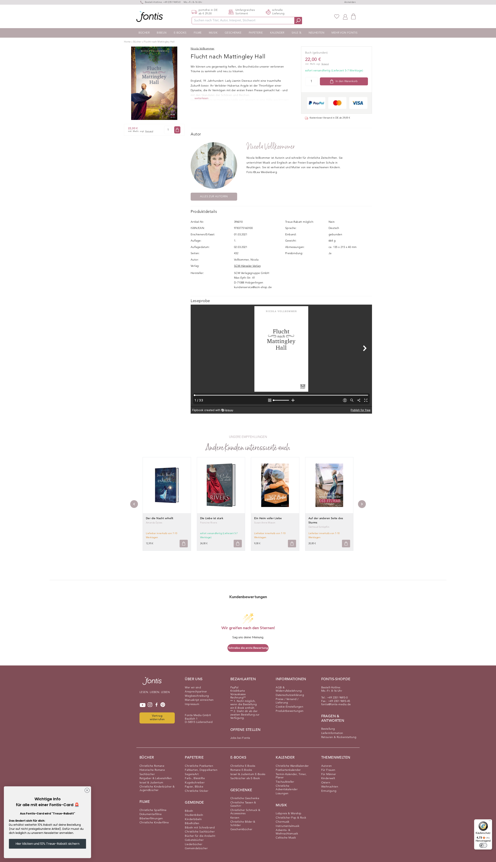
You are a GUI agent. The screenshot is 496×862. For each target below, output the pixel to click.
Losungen (282, 793)
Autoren (326, 766)
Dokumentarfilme (151, 814)
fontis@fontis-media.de (336, 704)
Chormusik (282, 821)
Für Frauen (328, 770)
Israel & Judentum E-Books (247, 774)
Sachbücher (147, 774)
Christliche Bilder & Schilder (242, 823)
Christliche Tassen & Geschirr (243, 804)
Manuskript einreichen (199, 700)
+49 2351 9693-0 (172, 2)
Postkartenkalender (288, 770)
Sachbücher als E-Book (245, 778)
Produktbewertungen (289, 711)
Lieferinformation (332, 733)
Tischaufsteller (285, 782)
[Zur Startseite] (152, 683)
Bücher (144, 32)
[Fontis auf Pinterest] (162, 705)
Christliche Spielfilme (153, 810)
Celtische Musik (286, 837)
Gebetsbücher (194, 840)
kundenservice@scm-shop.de (253, 287)
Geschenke (233, 32)
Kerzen (234, 817)
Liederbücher (193, 844)
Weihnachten (329, 786)
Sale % (296, 32)
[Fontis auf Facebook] (156, 705)
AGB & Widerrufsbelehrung (289, 689)
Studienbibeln (194, 815)
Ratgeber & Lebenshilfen (156, 778)
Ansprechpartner (196, 691)
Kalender (277, 32)
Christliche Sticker (196, 791)
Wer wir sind (193, 687)
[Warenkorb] (353, 16)
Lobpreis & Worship (288, 813)
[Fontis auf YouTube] (143, 705)
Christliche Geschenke (244, 798)
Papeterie (256, 32)
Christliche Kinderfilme (154, 822)
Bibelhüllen (192, 823)
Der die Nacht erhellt (159, 518)
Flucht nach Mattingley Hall (159, 42)
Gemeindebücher (196, 848)
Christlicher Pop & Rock (291, 817)
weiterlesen (201, 98)
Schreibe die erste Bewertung (248, 648)
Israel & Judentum (151, 782)
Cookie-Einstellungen (289, 706)
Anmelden (350, 2)
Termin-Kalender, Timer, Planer (291, 776)
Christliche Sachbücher (200, 831)
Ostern (325, 782)
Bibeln (161, 32)
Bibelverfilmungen (151, 818)
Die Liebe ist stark (211, 518)
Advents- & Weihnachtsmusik (287, 832)
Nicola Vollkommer (270, 146)
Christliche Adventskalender (287, 788)
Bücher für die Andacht (200, 836)
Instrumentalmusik (287, 826)
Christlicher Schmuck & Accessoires (245, 812)
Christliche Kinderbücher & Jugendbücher (157, 788)
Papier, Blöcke (194, 786)
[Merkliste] (336, 16)
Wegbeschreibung (197, 696)
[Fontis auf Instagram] (150, 705)
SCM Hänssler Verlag (247, 266)
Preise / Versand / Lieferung (287, 701)
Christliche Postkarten (199, 766)
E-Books (180, 32)
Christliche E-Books (242, 766)
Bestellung (328, 729)
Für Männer (328, 774)
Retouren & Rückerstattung (338, 737)
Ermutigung (329, 791)
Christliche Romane (152, 766)
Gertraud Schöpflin (319, 527)
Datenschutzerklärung (290, 695)
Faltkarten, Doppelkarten (201, 770)
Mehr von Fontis (344, 32)
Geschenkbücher (241, 829)
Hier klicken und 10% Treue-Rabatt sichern (47, 843)
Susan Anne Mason (264, 523)
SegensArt (192, 774)
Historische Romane (152, 770)
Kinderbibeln (193, 819)
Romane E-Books (241, 770)
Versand (149, 131)
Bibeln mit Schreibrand (200, 827)
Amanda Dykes (154, 523)
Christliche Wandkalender (292, 766)
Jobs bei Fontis (240, 738)
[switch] (483, 845)
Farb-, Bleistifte (195, 778)
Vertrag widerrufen (157, 718)
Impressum (192, 704)
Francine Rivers (208, 523)
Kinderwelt (328, 778)
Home (127, 42)
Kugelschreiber (195, 782)
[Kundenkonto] (345, 16)
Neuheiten (317, 32)
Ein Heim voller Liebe (268, 518)
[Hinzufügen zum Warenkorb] (184, 543)
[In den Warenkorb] (177, 129)
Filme (198, 32)
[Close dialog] (87, 790)
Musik (213, 32)
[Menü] (489, 821)
